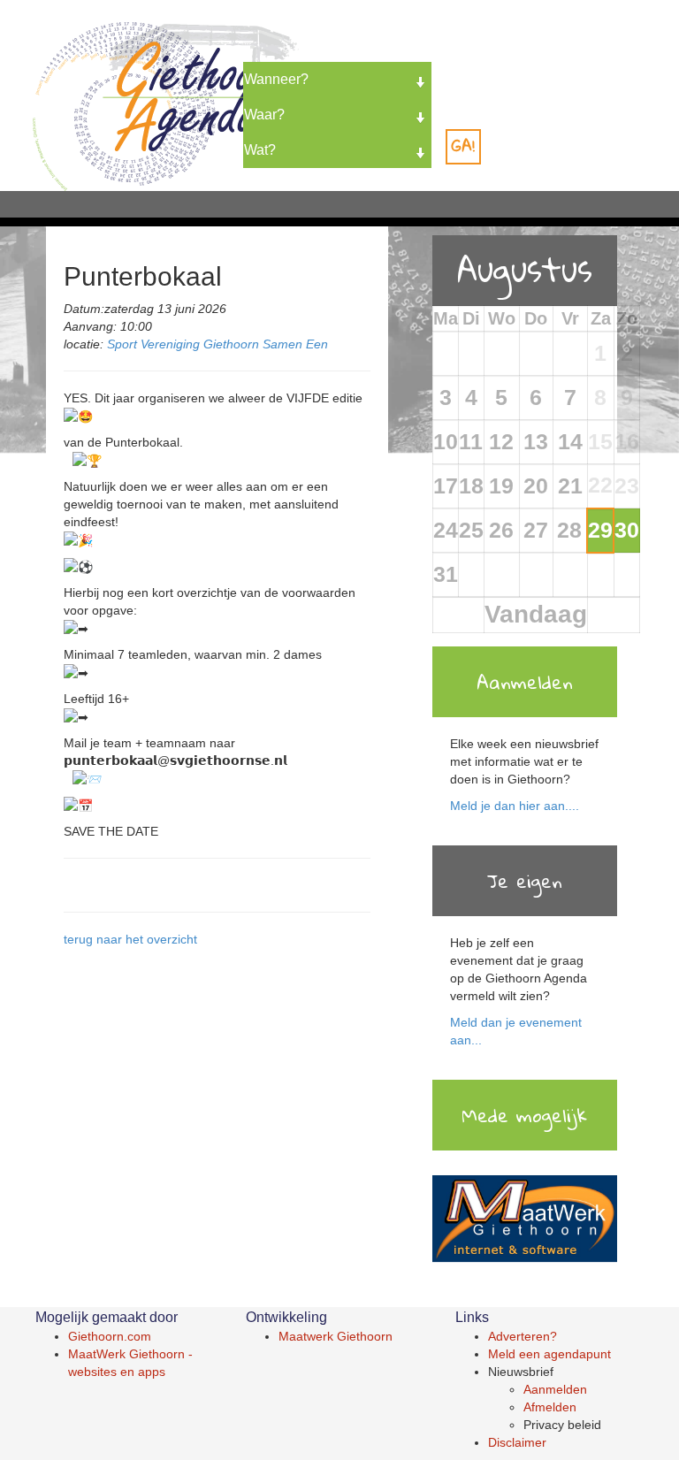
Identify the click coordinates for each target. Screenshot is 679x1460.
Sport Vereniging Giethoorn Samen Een (217, 344)
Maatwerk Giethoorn (335, 1336)
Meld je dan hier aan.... (514, 806)
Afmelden (549, 1407)
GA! (463, 145)
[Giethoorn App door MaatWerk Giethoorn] (524, 1219)
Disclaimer (517, 1442)
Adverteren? (522, 1336)
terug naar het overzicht (130, 939)
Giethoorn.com (109, 1336)
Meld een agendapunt (549, 1354)
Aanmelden (555, 1389)
